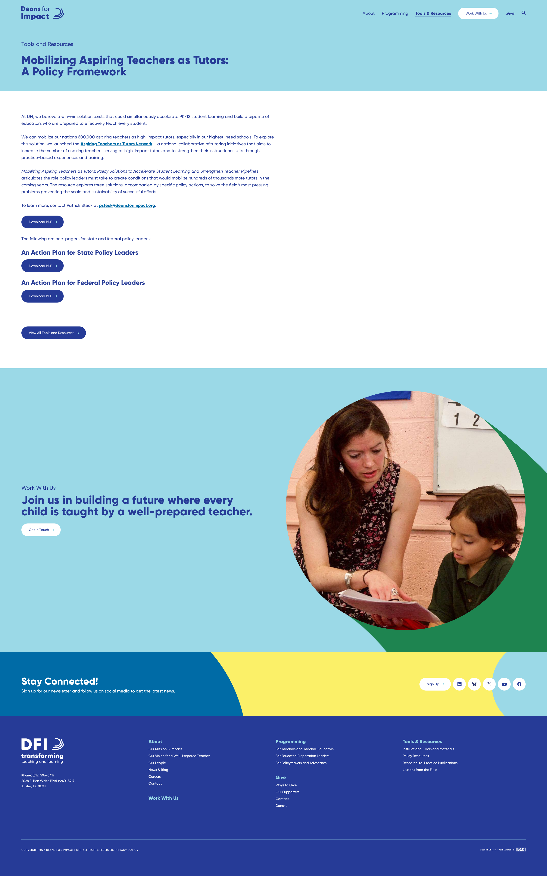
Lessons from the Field (420, 770)
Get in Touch (39, 530)
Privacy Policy (126, 849)
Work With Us (476, 13)
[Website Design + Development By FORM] (503, 850)
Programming (395, 13)
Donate (281, 806)
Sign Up (433, 684)
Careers (155, 777)
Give (510, 13)
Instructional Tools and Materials (428, 749)
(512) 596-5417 (43, 775)
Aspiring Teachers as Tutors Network (116, 143)
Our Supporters (287, 792)
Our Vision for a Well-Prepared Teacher (179, 756)
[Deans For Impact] (51, 13)
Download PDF (40, 222)
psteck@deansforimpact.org (127, 205)
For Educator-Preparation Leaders (302, 756)
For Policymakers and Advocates (301, 763)
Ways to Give (286, 785)
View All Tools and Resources (51, 333)
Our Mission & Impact (165, 749)
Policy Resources (416, 756)
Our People (157, 763)
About (369, 13)
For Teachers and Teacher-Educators (305, 749)
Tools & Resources (433, 13)
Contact (155, 783)
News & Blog (158, 770)
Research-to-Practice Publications (430, 763)
